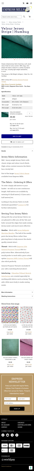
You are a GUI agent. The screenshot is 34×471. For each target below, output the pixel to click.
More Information (6, 292)
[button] (14, 59)
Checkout (21, 422)
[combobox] (11, 16)
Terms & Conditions (6, 466)
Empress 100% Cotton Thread (18, 258)
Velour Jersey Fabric (15, 22)
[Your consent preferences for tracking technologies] (30, 468)
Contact (4, 427)
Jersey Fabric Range (22, 173)
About (3, 422)
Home (3, 22)
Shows (20, 427)
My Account (5, 425)
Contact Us (22, 205)
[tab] (17, 151)
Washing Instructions (8, 296)
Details (3, 151)
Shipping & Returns (24, 425)
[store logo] (17, 9)
